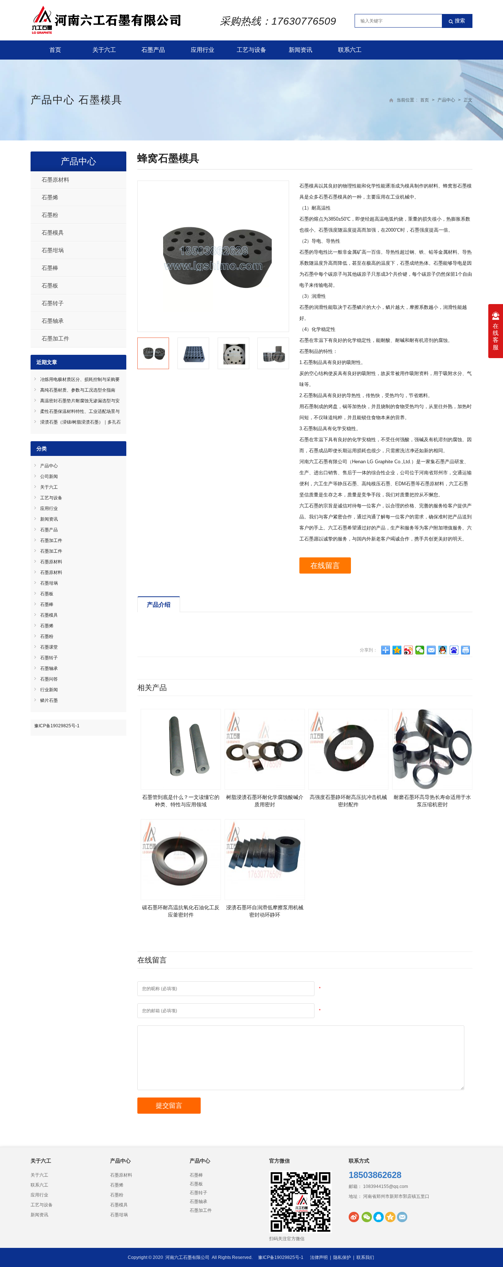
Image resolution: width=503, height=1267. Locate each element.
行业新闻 (49, 689)
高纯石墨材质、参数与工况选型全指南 (77, 390)
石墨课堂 (49, 647)
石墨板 (50, 285)
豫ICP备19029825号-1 (57, 725)
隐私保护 (342, 1257)
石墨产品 (153, 50)
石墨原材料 (55, 179)
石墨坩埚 (53, 250)
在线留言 (325, 565)
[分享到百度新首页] (454, 650)
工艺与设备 (251, 50)
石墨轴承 (53, 321)
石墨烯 (50, 197)
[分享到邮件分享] (431, 650)
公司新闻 (49, 476)
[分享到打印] (465, 650)
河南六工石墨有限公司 (187, 1257)
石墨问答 (49, 679)
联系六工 (350, 50)
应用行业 (202, 50)
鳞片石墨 (49, 700)
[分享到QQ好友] (442, 650)
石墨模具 (100, 100)
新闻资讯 (300, 50)
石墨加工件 (55, 338)
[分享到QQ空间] (397, 650)
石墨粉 (50, 215)
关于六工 (104, 50)
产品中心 (53, 100)
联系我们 (365, 1257)
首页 (55, 50)
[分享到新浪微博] (408, 650)
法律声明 (319, 1257)
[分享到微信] (420, 650)
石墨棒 (50, 268)
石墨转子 (53, 303)
